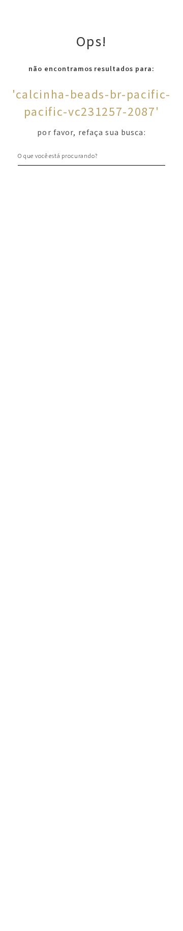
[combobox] (91, 156)
